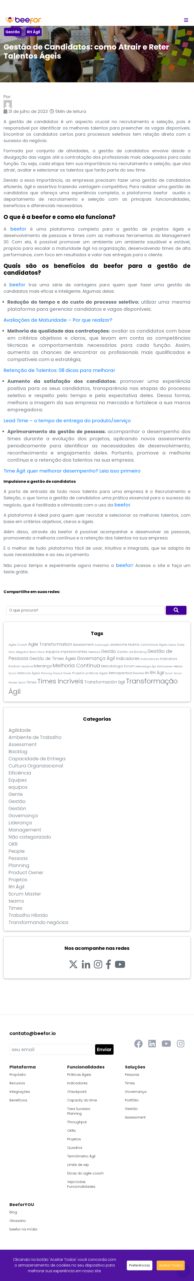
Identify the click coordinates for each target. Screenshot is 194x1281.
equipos (18, 787)
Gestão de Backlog (131, 652)
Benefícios (18, 1100)
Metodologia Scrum (118, 666)
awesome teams (124, 644)
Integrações (19, 1091)
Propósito (17, 1074)
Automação (102, 645)
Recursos (17, 1083)
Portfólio (132, 1100)
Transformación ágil (104, 682)
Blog (13, 1212)
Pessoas (18, 858)
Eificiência (20, 773)
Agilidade (20, 730)
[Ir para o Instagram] (98, 965)
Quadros (74, 1147)
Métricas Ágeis (29, 673)
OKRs (71, 1130)
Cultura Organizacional (36, 765)
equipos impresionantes (66, 651)
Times (31, 682)
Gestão (12, 32)
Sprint (22, 682)
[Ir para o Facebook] (108, 965)
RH (147, 673)
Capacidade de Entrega (37, 758)
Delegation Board (26, 652)
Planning (46, 673)
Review (138, 673)
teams (16, 901)
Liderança (20, 822)
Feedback (94, 652)
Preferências (139, 1265)
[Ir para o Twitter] (73, 965)
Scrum (169, 673)
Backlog (18, 751)
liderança (43, 666)
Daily (181, 645)
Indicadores (128, 658)
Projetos (78, 673)
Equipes (18, 780)
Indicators (168, 658)
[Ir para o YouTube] (120, 965)
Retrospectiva (120, 673)
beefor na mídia (23, 1229)
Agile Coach (18, 645)
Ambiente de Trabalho (35, 737)
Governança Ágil (96, 658)
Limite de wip (78, 1164)
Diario (41, 652)
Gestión (17, 808)
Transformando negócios (38, 922)
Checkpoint (77, 1091)
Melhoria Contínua (76, 665)
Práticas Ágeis (79, 1074)
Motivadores (164, 666)
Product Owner (62, 673)
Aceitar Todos (170, 1265)
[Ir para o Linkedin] (86, 965)
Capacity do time (82, 1100)
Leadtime (27, 666)
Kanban (14, 666)
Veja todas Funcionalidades (81, 1184)
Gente (16, 794)
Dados (172, 645)
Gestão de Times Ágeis (52, 658)
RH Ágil (33, 32)
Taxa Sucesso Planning (78, 1111)
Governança (23, 815)
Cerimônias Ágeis (154, 645)
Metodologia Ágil (146, 666)
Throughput (77, 1122)
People (17, 851)
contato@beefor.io (32, 1033)
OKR (13, 844)
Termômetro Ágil (81, 1156)
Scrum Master (25, 894)
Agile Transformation (50, 644)
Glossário (17, 1220)
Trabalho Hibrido (28, 915)
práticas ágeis (97, 673)
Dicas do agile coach (85, 1173)
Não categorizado (30, 837)
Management (25, 829)
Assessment (83, 644)
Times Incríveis (60, 681)
